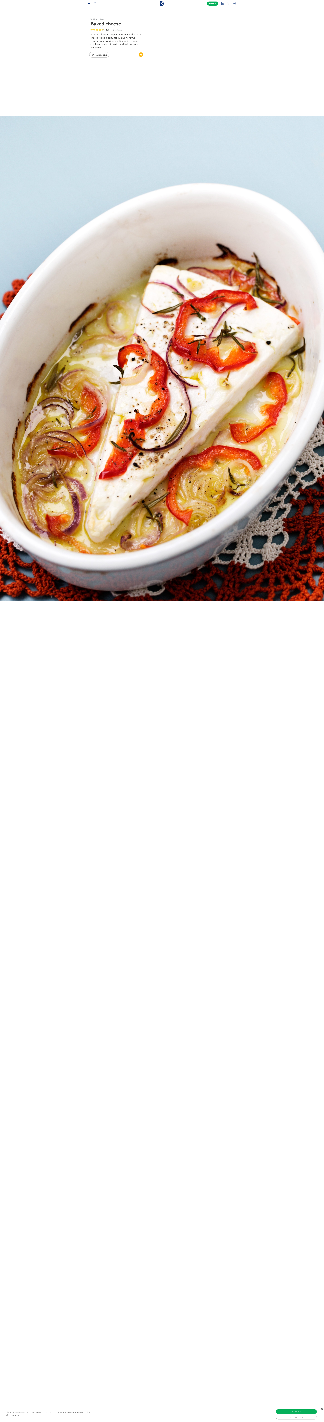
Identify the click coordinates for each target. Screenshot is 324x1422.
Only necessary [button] (296, 1417)
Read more (88, 1412)
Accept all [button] (296, 1411)
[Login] (234, 3)
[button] (49, 1415)
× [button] (322, 1409)
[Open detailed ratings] (124, 30)
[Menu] (89, 3)
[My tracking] (222, 3)
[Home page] (162, 3)
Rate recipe (101, 54)
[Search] (95, 3)
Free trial (212, 4)
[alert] (162, 1414)
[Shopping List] (228, 3)
